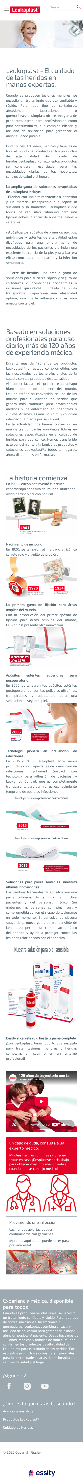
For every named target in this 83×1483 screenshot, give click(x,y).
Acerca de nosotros (18, 1411)
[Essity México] (41, 1472)
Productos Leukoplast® (21, 1419)
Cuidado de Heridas (18, 1427)
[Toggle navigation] (6, 9)
